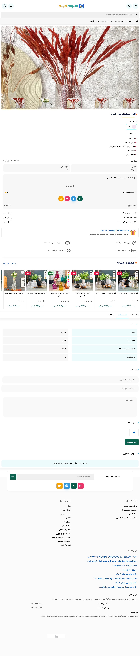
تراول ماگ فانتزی (64, 541)
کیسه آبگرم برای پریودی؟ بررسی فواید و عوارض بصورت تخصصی (112, 557)
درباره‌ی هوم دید (130, 506)
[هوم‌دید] (70, 6)
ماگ (69, 506)
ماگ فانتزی (66, 526)
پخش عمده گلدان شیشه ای (126, 518)
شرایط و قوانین (131, 514)
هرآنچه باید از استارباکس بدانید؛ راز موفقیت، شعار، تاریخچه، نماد (112, 561)
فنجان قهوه (66, 510)
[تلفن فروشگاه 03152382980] (129, 6)
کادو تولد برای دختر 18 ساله (126, 574)
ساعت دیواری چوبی (63, 533)
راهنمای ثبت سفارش (129, 510)
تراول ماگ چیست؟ (129, 570)
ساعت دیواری (65, 514)
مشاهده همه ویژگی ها (11, 161)
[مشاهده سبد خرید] (11, 6)
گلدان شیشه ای (65, 530)
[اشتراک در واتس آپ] (80, 198)
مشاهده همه (10, 264)
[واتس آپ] (74, 486)
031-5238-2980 (36, 604)
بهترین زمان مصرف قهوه (61, 537)
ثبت (13, 477)
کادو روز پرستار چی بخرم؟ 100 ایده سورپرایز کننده (117, 587)
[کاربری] (4, 6)
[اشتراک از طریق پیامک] (61, 198)
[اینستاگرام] (81, 486)
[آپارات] (59, 486)
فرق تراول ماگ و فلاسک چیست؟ (124, 565)
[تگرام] (67, 486)
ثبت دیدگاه (122, 315)
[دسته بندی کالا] (135, 6)
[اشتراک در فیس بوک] (73, 198)
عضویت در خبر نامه (113, 476)
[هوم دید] (136, 21)
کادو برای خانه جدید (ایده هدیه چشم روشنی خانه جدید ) (115, 578)
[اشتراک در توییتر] (67, 198)
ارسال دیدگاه (132, 442)
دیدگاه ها (110, 315)
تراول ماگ (67, 522)
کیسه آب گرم (66, 545)
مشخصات (134, 315)
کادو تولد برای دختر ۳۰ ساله (125, 583)
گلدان (68, 518)
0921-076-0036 (36, 608)
